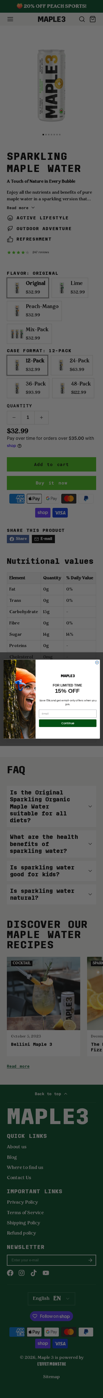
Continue (67, 723)
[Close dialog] (97, 662)
